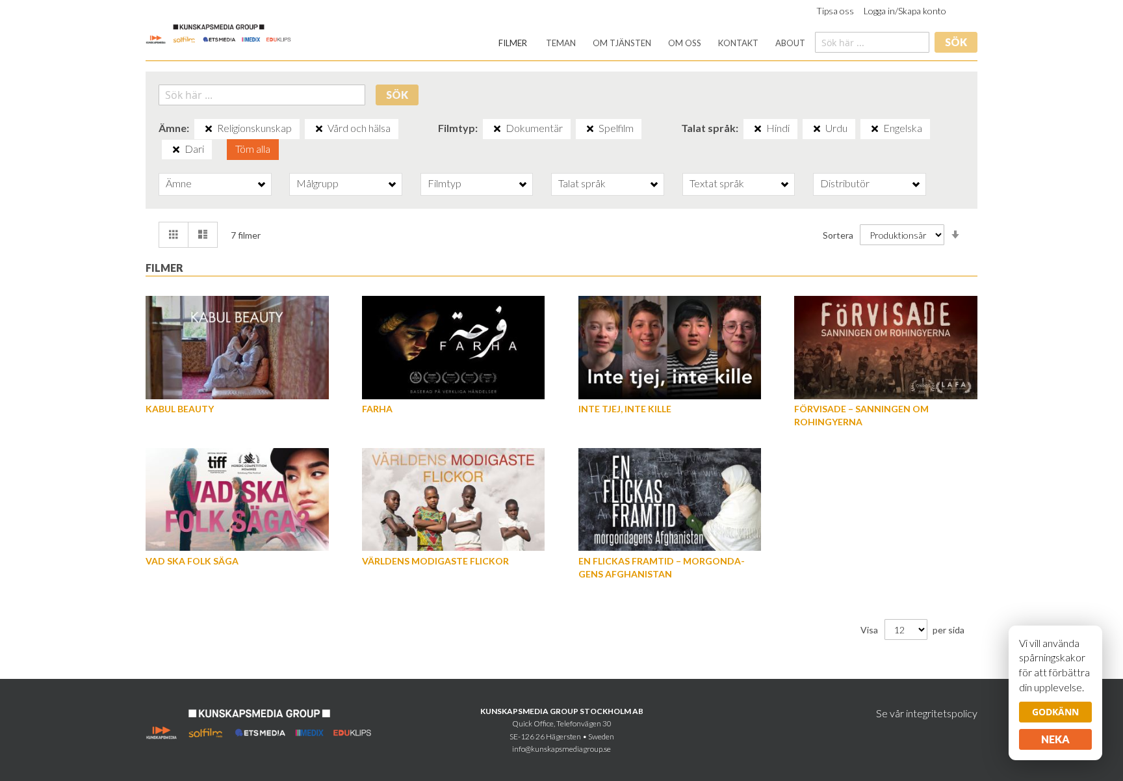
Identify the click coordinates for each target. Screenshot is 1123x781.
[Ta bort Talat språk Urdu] (816, 128)
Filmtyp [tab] (444, 183)
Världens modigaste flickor (435, 560)
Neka (1055, 739)
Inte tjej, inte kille (624, 408)
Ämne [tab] (179, 183)
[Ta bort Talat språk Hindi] (757, 128)
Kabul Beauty (180, 408)
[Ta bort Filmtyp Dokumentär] (497, 128)
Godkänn (1055, 712)
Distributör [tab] (845, 183)
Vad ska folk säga (192, 560)
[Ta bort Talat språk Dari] (176, 149)
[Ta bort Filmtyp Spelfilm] (590, 128)
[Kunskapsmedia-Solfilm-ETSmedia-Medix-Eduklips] (219, 32)
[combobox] (872, 42)
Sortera (838, 235)
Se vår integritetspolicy (926, 713)
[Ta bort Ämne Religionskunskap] (208, 128)
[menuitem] (512, 43)
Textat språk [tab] (717, 183)
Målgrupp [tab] (317, 183)
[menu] (651, 43)
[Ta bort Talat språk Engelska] (874, 128)
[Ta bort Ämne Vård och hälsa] (319, 128)
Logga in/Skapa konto (905, 10)
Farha (377, 408)
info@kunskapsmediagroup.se (561, 749)
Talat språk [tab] (582, 183)
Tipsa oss (835, 10)
